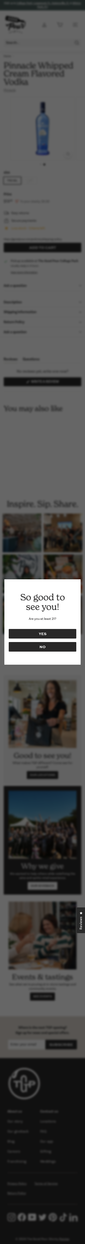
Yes (42, 633)
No (42, 646)
